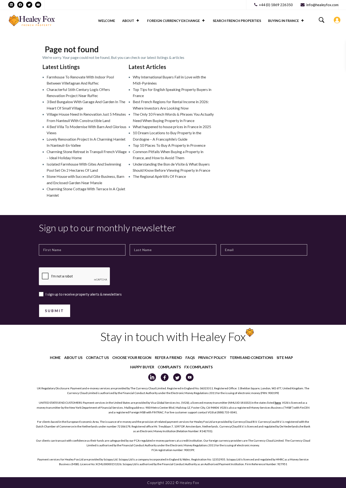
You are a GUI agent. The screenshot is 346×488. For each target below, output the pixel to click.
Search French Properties (237, 21)
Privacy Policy (212, 357)
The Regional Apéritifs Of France (159, 176)
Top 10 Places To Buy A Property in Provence (169, 145)
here (278, 402)
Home (55, 357)
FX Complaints (198, 367)
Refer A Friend (168, 357)
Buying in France (283, 21)
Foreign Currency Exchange (173, 21)
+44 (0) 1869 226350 (276, 5)
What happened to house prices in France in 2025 (172, 126)
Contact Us (97, 357)
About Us (73, 357)
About (128, 21)
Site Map (285, 357)
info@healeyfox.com (322, 5)
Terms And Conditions (251, 357)
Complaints (169, 367)
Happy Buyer (142, 367)
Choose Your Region (131, 357)
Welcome (106, 21)
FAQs (190, 357)
